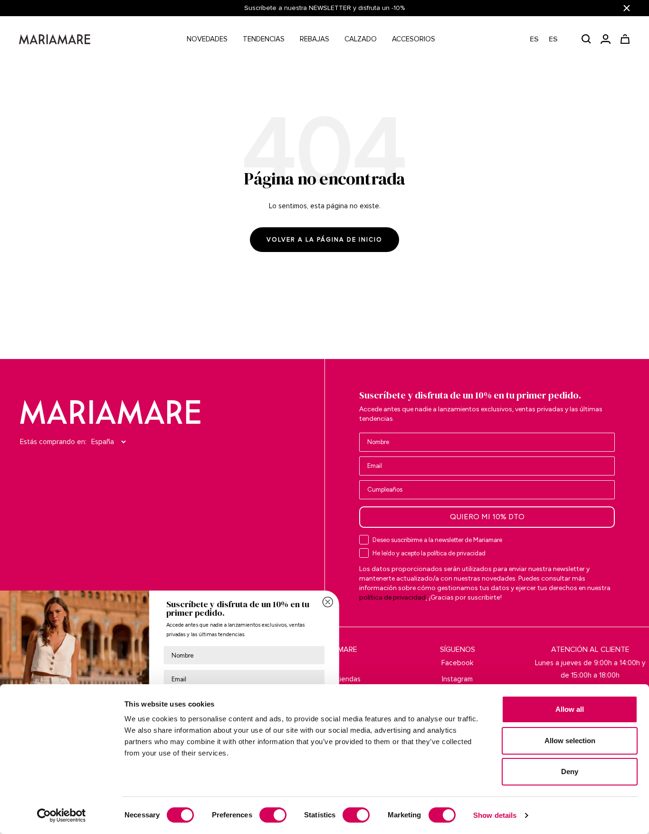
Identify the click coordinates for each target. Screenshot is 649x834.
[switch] (272, 815)
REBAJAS (314, 39)
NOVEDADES (207, 39)
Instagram (457, 679)
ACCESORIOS (413, 39)
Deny (569, 771)
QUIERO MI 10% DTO (487, 516)
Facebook (457, 663)
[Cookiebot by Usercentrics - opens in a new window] (61, 815)
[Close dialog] (378, 602)
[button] (548, 39)
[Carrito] (625, 39)
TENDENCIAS (264, 39)
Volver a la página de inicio (324, 239)
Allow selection (569, 741)
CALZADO (360, 39)
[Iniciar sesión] (606, 39)
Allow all (569, 709)
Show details (494, 815)
